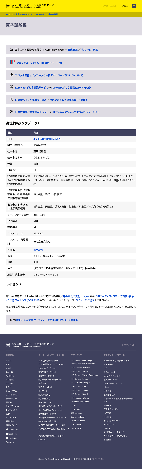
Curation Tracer (78, 420)
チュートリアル (12, 398)
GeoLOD (42, 439)
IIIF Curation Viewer (80, 371)
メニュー (126, 6)
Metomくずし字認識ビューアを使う (69, 99)
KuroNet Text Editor (80, 401)
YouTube (12, 438)
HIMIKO (107, 417)
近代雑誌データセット (47, 413)
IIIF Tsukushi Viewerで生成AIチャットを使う (75, 112)
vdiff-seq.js (76, 409)
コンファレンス (12, 410)
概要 (8, 364)
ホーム (8, 360)
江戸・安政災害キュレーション (50, 410)
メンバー (9, 368)
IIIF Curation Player (79, 390)
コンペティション (12, 406)
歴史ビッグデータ (111, 379)
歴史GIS (107, 391)
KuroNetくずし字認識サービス (31, 87)
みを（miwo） (109, 364)
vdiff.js (74, 405)
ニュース (9, 372)
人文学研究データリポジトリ (115, 436)
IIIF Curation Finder (79, 379)
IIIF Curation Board (79, 394)
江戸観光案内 (44, 398)
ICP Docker (76, 424)
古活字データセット (46, 376)
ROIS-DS (87, 459)
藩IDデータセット (45, 387)
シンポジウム (11, 391)
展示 (8, 413)
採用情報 (10, 379)
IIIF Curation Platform (80, 367)
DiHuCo (107, 428)
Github (11, 442)
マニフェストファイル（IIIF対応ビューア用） (39, 62)
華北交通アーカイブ (112, 420)
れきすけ (107, 413)
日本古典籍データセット (22, 14)
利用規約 (10, 421)
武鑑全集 (42, 383)
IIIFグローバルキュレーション (50, 406)
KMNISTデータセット (47, 368)
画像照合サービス (111, 409)
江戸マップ (42, 391)
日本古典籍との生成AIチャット (31, 112)
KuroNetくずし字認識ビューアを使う (71, 87)
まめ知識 (107, 439)
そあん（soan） (109, 372)
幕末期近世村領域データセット (51, 436)
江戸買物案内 (44, 395)
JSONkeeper (76, 413)
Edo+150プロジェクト (113, 383)
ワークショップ (12, 395)
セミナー (9, 387)
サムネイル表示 (89, 49)
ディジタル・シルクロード (114, 432)
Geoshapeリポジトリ (47, 421)
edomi (106, 387)
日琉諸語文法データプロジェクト (52, 417)
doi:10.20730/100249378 (47, 138)
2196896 (38, 249)
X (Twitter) (13, 429)
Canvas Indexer (78, 417)
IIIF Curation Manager (80, 382)
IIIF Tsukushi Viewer (80, 398)
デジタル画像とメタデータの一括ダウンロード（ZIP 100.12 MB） (49, 75)
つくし (106, 368)
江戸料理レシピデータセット (50, 379)
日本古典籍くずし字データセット (51, 364)
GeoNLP (107, 405)
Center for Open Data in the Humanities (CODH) (59, 459)
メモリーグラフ (110, 424)
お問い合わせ (11, 425)
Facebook (12, 434)
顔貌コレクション (45, 402)
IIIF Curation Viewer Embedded (84, 375)
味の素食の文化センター (76, 296)
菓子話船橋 (53, 14)
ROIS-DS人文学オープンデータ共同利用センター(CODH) (47, 319)
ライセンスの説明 (85, 300)
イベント (9, 383)
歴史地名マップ (110, 395)
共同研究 (10, 376)
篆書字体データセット (47, 372)
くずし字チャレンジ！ (112, 376)
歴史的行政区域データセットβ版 (51, 425)
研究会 (9, 402)
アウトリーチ (11, 417)
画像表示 (73, 49)
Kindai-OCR (76, 428)
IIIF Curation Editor (79, 386)
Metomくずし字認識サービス (30, 99)
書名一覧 (40, 14)
